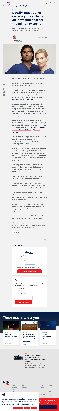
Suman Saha (30, 99)
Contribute (42, 390)
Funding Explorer (26, 6)
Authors (42, 387)
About (41, 385)
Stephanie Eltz (17, 99)
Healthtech (15, 9)
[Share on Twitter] (4, 92)
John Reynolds (8, 343)
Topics (10, 6)
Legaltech (44, 332)
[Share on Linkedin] (4, 95)
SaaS (22, 390)
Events (51, 385)
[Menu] (4, 3)
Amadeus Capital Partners (21, 130)
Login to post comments (29, 271)
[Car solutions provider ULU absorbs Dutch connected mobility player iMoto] (18, 357)
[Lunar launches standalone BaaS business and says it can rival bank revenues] (29, 325)
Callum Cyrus (28, 371)
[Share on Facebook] (4, 89)
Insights (16, 6)
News (5, 6)
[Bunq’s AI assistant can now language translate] (11, 325)
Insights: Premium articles (14, 389)
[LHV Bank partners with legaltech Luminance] (48, 325)
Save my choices (24, 302)
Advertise (42, 392)
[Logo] (9, 3)
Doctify (15, 232)
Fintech (7, 332)
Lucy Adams (44, 343)
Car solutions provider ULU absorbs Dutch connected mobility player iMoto (35, 358)
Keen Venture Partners (38, 127)
